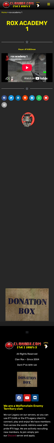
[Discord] (35, 397)
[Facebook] (19, 397)
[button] (4, 98)
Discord (12, 435)
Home (4, 12)
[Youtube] (27, 397)
